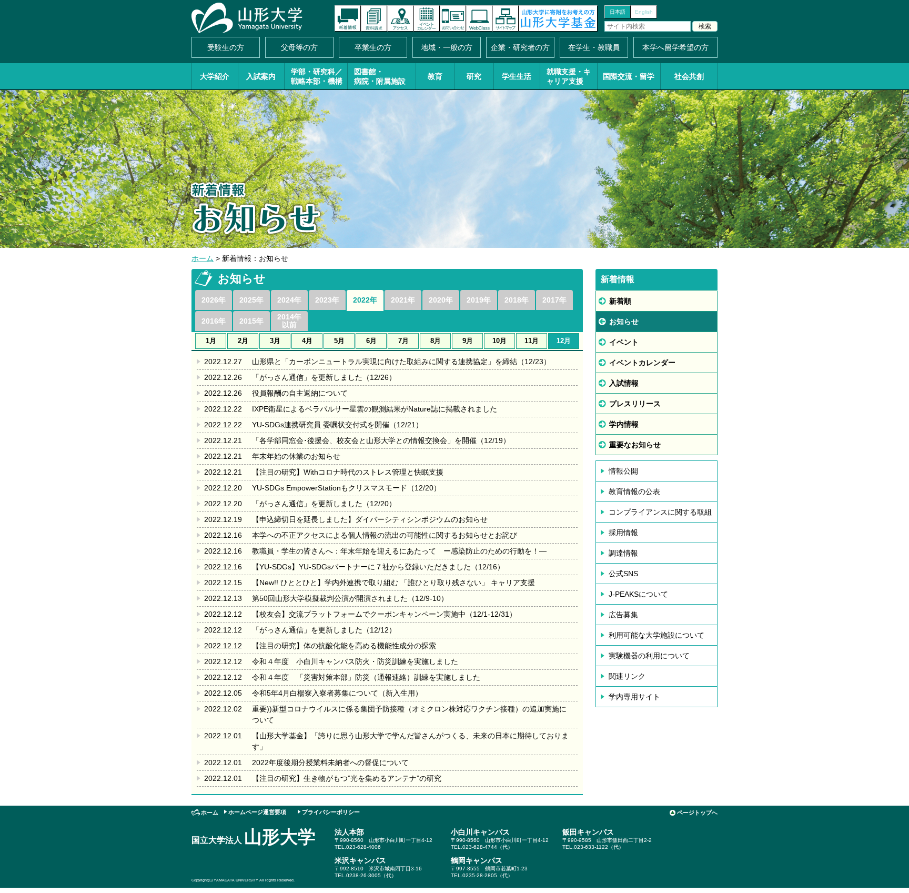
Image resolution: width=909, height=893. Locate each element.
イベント (624, 342)
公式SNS (623, 573)
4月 (307, 341)
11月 (531, 341)
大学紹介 (214, 76)
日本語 (617, 12)
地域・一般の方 (446, 47)
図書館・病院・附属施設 (380, 76)
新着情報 (348, 18)
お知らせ (624, 321)
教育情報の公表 (634, 491)
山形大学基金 (558, 18)
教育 (435, 76)
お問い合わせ (453, 18)
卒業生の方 (373, 47)
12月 (564, 341)
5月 (339, 341)
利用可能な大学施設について (656, 635)
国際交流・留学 (628, 76)
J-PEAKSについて (638, 594)
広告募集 (623, 614)
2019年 (479, 300)
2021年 (403, 300)
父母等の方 (299, 47)
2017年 (554, 300)
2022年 (365, 300)
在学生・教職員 (594, 47)
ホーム (202, 258)
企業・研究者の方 (520, 47)
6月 (371, 341)
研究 (474, 76)
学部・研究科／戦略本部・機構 (316, 76)
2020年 (441, 300)
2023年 (327, 300)
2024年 (289, 300)
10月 (499, 341)
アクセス (400, 18)
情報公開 (623, 471)
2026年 (213, 300)
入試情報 (624, 383)
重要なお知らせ (635, 444)
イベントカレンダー (426, 18)
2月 (243, 341)
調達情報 (623, 553)
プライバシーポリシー (331, 812)
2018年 (516, 300)
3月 (275, 341)
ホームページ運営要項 (257, 812)
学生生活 (516, 76)
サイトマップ (505, 18)
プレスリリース (635, 403)
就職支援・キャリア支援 (569, 76)
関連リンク (627, 676)
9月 (467, 341)
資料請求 (374, 18)
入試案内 (261, 76)
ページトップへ (697, 812)
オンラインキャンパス (479, 18)
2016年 (213, 321)
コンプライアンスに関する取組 (660, 512)
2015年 (251, 321)
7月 (403, 341)
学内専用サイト (634, 697)
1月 (211, 341)
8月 (435, 341)
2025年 (251, 300)
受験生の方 (225, 47)
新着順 (620, 301)
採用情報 (623, 532)
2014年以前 (289, 321)
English (644, 12)
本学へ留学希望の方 (675, 47)
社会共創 (689, 76)
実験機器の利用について (649, 655)
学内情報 (624, 424)
